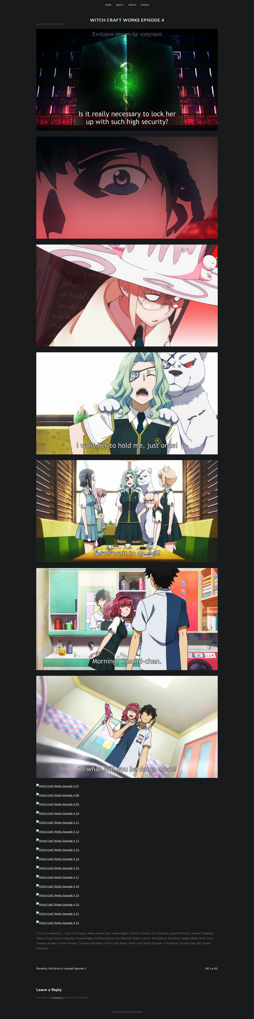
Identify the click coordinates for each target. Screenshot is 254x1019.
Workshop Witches (177, 943)
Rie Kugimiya (159, 938)
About (120, 5)
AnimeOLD (55, 933)
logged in (57, 997)
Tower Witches (67, 943)
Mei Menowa (123, 938)
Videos (132, 5)
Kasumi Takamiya (64, 938)
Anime (91, 933)
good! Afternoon (180, 933)
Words (145, 5)
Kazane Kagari (84, 938)
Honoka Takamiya (202, 933)
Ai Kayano (80, 933)
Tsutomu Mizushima (91, 943)
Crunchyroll (162, 933)
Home (108, 5)
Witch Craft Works (115, 943)
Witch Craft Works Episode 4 (146, 943)
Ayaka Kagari (120, 933)
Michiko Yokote (141, 938)
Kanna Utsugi (44, 938)
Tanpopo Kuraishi (46, 943)
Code (61, 24)
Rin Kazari (174, 938)
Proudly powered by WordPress (127, 1011)
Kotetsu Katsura (104, 938)
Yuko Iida (195, 943)
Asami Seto (103, 933)
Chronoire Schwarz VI (141, 933)
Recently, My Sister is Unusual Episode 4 (61, 968)
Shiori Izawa (206, 938)
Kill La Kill (211, 968)
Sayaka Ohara (189, 938)
